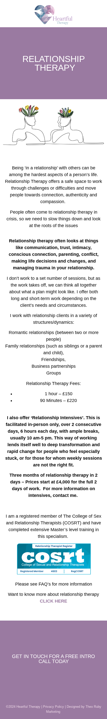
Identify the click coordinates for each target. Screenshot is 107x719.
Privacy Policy (53, 707)
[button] (96, 15)
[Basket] (13, 14)
